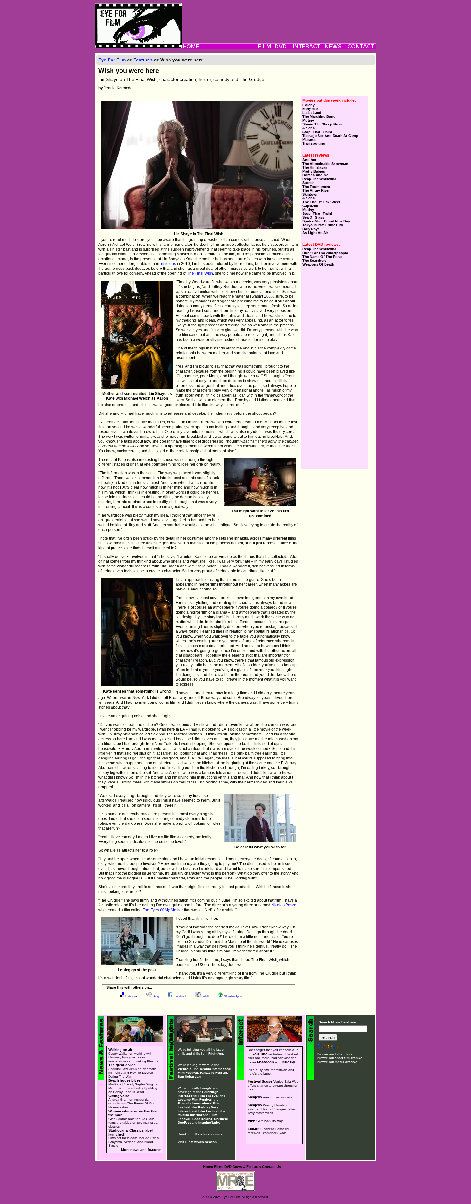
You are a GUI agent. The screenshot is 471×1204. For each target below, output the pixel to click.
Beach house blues (124, 1080)
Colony (308, 105)
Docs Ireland (202, 1118)
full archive (343, 1054)
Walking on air (120, 1050)
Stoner (308, 183)
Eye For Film (112, 59)
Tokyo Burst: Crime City (322, 225)
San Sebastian (189, 1076)
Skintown (310, 194)
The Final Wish (200, 273)
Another (309, 160)
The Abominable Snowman (325, 163)
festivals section (204, 1142)
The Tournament (316, 187)
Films (218, 1166)
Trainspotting (313, 143)
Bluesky (288, 1062)
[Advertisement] (279, 17)
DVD (228, 1166)
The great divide (122, 1065)
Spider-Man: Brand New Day (326, 221)
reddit (205, 996)
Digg (156, 996)
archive (204, 1134)
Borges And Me (315, 175)
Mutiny (308, 120)
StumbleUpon (233, 996)
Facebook (180, 996)
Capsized (310, 206)
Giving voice (118, 1096)
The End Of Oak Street (321, 202)
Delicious (131, 996)
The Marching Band (318, 116)
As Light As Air (315, 233)
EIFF (251, 1121)
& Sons (308, 128)
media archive (346, 1062)
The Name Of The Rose (322, 257)
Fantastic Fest (211, 1072)
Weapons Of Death (318, 264)
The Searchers (314, 260)
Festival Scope (260, 1081)
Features (143, 59)
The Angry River (316, 190)
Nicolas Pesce (283, 905)
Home (208, 1166)
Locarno (255, 1129)
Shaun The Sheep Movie (322, 124)
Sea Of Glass (313, 217)
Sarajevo (255, 1097)
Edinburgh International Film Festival (198, 1093)
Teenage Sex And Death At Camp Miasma (330, 137)
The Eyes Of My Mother (163, 910)
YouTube (259, 1054)
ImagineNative (209, 1122)
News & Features (247, 1166)
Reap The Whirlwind (319, 179)
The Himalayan (314, 167)
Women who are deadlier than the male (133, 1113)
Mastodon (265, 1062)
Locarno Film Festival (195, 1099)
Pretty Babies (313, 171)
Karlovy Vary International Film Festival (198, 1109)
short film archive (348, 1058)
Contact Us (271, 1166)
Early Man (310, 109)
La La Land (311, 113)
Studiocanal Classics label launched (130, 1132)
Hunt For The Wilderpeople (325, 253)
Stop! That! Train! (317, 132)
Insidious (168, 263)
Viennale (185, 1069)
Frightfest (215, 1053)
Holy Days (310, 229)
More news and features (141, 1150)
